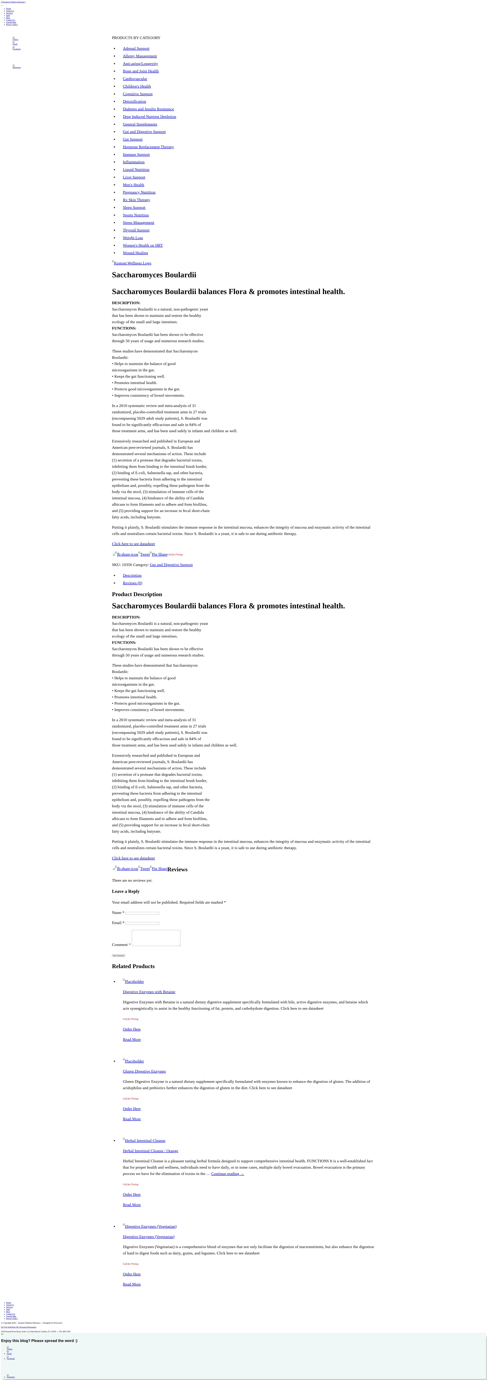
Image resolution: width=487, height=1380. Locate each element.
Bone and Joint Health (141, 71)
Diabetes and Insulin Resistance (148, 109)
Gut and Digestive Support (144, 132)
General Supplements (140, 124)
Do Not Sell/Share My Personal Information (18, 1327)
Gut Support (133, 139)
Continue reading (227, 1174)
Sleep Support (134, 207)
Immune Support (136, 154)
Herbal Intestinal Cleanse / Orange (150, 1151)
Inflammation (134, 162)
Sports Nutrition (136, 215)
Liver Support (134, 177)
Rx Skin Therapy (136, 200)
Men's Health (133, 185)
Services (9, 13)
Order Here (132, 1029)
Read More (132, 1039)
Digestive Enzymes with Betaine (149, 992)
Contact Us (10, 20)
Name (118, 912)
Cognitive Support (138, 94)
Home (8, 9)
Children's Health (137, 86)
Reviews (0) (132, 583)
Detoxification (134, 101)
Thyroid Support (136, 230)
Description (132, 575)
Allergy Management (140, 56)
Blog (8, 18)
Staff (8, 15)
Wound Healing (135, 253)
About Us (10, 11)
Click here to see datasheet (133, 544)
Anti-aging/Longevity (140, 63)
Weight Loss (133, 238)
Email (118, 923)
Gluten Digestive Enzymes (144, 1071)
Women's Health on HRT (143, 245)
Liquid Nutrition (136, 169)
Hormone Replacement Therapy (148, 147)
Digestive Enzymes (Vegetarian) (149, 1237)
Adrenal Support (136, 48)
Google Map (11, 22)
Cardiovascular (135, 79)
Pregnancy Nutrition (139, 192)
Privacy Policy (12, 25)
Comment (121, 945)
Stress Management (138, 222)
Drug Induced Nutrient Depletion (149, 116)
